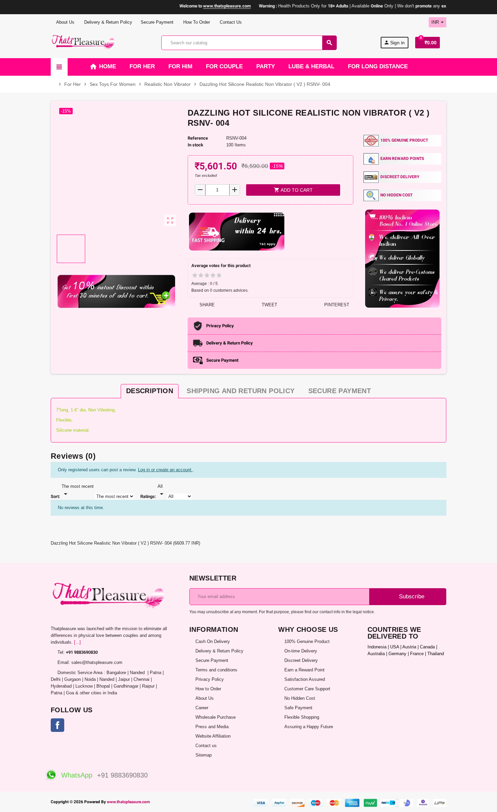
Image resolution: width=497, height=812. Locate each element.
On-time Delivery (300, 650)
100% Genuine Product (307, 641)
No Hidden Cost (299, 698)
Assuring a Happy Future (308, 726)
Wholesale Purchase (215, 717)
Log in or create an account (165, 469)
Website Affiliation (213, 736)
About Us (64, 22)
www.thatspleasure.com (128, 801)
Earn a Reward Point (304, 669)
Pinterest (336, 304)
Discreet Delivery (301, 660)
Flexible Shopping (301, 717)
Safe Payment (298, 707)
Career (201, 707)
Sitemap (203, 755)
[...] (77, 642)
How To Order (196, 22)
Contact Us (230, 22)
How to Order (208, 688)
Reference (198, 138)
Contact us (206, 745)
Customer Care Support (307, 688)
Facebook (57, 725)
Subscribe (410, 596)
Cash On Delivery (212, 641)
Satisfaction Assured (304, 679)
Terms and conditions (216, 669)
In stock (195, 144)
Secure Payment (157, 22)
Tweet (268, 304)
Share (206, 304)
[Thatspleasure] (84, 42)
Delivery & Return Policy (107, 22)
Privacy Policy (209, 679)
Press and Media (212, 726)
